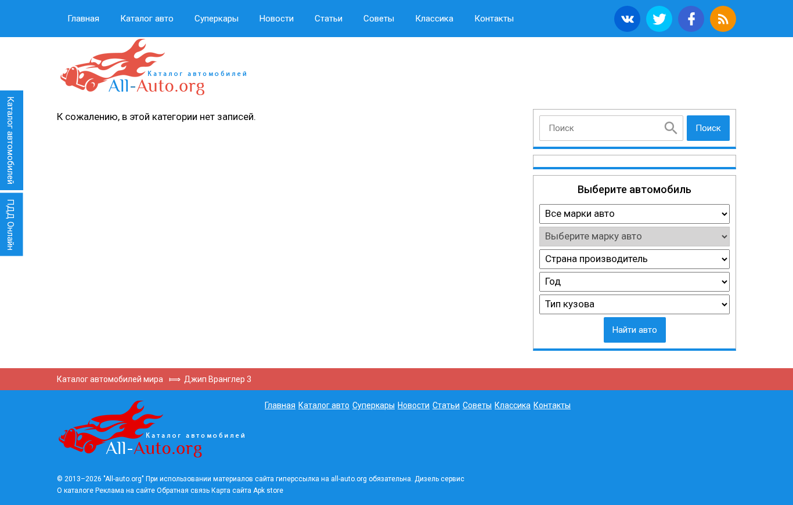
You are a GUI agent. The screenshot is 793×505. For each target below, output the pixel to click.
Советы (378, 18)
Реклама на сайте (125, 490)
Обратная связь (183, 490)
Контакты (494, 18)
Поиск (708, 128)
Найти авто (634, 330)
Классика (434, 18)
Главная (83, 18)
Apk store (268, 490)
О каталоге (75, 490)
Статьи (329, 18)
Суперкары (216, 18)
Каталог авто (147, 18)
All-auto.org (152, 67)
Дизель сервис (439, 479)
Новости (276, 18)
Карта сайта (231, 490)
